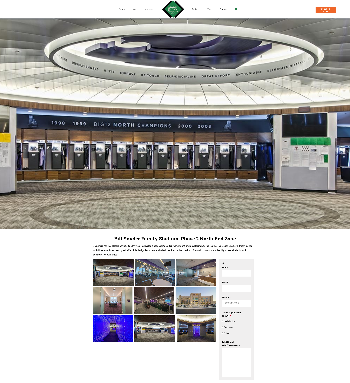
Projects (195, 9)
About (135, 9)
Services (149, 9)
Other (227, 333)
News (209, 9)
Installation (230, 321)
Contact (223, 9)
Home (122, 9)
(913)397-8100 (326, 10)
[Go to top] (344, 377)
